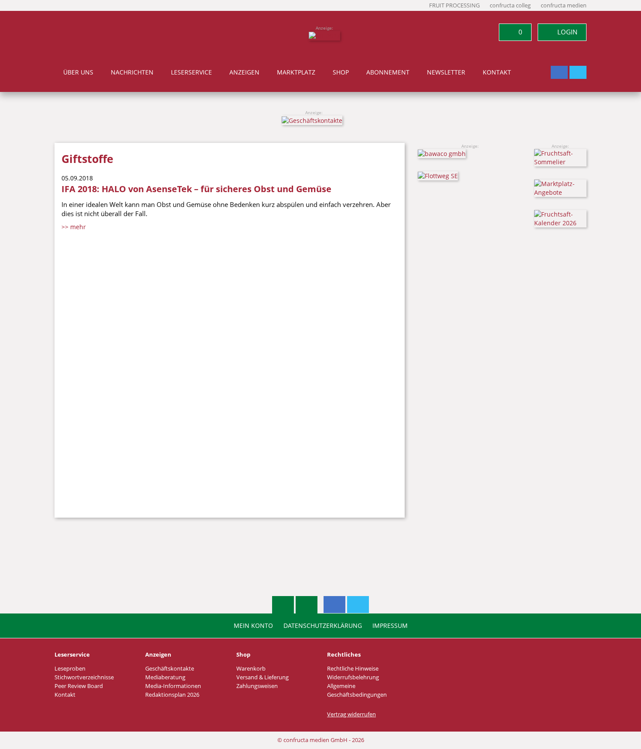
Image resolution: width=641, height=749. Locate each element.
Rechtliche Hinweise (352, 668)
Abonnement (387, 72)
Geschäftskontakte (169, 668)
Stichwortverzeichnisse (84, 677)
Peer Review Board (79, 686)
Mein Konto (253, 626)
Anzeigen (244, 72)
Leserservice (191, 72)
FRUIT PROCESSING (454, 5)
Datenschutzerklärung (322, 626)
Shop (341, 72)
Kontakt (497, 72)
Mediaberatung (165, 677)
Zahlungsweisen (257, 686)
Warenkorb (251, 668)
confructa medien (563, 5)
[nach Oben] (283, 604)
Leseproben (70, 668)
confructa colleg (510, 5)
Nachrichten (132, 72)
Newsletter (446, 72)
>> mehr (73, 227)
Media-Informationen (173, 686)
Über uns (78, 72)
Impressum (390, 626)
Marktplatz (296, 72)
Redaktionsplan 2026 (172, 694)
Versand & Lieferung (262, 677)
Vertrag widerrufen (351, 714)
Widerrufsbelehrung (353, 677)
